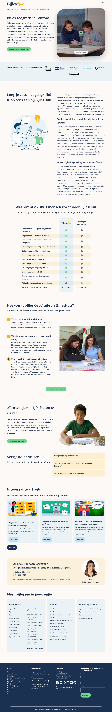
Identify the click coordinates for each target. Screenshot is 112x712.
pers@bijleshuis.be (65, 676)
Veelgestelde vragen (37, 678)
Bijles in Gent (13, 615)
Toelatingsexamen (12, 680)
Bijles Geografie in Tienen (35, 648)
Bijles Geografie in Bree (34, 614)
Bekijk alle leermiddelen (17, 441)
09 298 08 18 (20, 575)
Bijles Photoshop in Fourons (57, 612)
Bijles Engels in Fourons (56, 627)
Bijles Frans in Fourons (56, 624)
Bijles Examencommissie (14, 682)
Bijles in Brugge (14, 618)
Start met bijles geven (14, 686)
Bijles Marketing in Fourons (57, 609)
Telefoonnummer (85, 674)
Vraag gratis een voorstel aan (19, 49)
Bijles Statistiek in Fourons (57, 630)
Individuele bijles (12, 674)
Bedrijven (10, 684)
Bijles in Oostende (14, 637)
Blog (8, 690)
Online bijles (10, 676)
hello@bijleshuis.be (23, 572)
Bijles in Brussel (14, 609)
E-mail (82, 680)
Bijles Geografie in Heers (34, 623)
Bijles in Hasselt (14, 631)
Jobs (32, 676)
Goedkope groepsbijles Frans (16, 678)
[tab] (78, 455)
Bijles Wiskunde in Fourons (57, 639)
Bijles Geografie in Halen (34, 626)
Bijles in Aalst (13, 628)
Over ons (10, 672)
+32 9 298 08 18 (61, 674)
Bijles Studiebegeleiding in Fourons (60, 633)
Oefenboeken (11, 694)
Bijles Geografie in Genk (34, 640)
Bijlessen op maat (84, 615)
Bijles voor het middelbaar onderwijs (90, 609)
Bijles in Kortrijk (14, 634)
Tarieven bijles (11, 688)
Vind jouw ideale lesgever (56, 389)
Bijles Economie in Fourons (57, 636)
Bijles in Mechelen (14, 624)
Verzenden (85, 695)
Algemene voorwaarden (38, 672)
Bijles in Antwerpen (15, 612)
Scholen (9, 692)
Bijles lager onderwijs (85, 618)
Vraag (82, 686)
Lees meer (12, 547)
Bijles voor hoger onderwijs (87, 612)
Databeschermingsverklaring (40, 674)
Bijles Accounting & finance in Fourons (60, 620)
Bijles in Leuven (14, 621)
